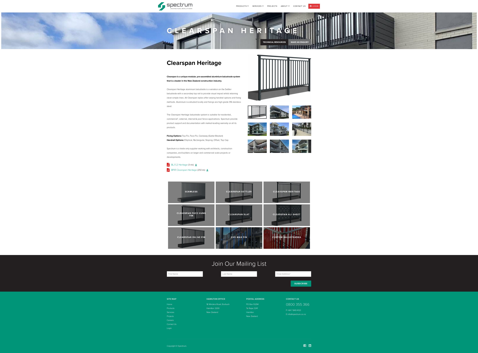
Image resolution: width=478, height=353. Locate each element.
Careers (170, 320)
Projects (170, 316)
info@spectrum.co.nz (297, 314)
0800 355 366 (297, 304)
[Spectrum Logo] (175, 6)
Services (170, 312)
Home (169, 304)
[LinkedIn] (310, 345)
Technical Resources (274, 42)
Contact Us (171, 324)
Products (171, 308)
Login (169, 328)
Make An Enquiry (300, 42)
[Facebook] (304, 345)
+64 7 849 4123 (294, 310)
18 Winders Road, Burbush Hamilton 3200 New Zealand (218, 308)
